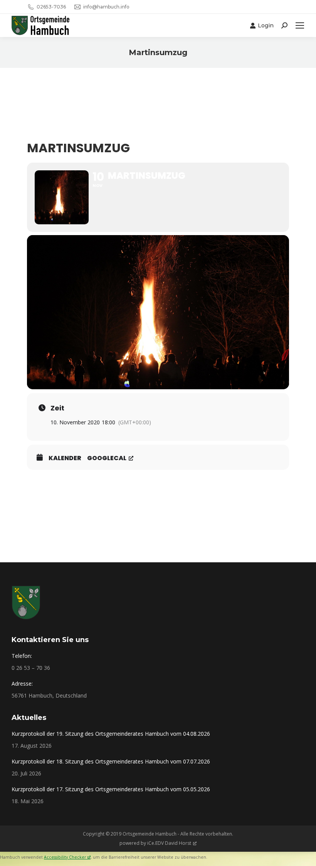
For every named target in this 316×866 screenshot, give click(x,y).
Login (266, 25)
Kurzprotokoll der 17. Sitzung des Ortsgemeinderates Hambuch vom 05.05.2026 (111, 789)
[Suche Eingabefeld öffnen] (284, 25)
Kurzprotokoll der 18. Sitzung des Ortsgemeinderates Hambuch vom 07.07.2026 (111, 761)
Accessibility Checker (65, 857)
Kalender (65, 458)
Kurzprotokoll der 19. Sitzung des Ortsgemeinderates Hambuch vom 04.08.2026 (111, 733)
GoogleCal (106, 458)
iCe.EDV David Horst (169, 843)
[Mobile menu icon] (299, 25)
